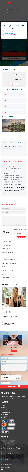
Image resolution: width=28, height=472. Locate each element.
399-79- (8, 314)
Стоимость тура (6, 241)
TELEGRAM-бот (6, 318)
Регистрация (12, 16)
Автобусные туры (4, 407)
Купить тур (14, 84)
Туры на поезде (4, 409)
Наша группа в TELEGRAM (9, 323)
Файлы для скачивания (9, 263)
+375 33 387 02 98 (6, 454)
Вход (18, 16)
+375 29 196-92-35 (13, 13)
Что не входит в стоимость (10, 259)
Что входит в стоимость (9, 256)
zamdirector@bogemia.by (11, 316)
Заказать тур (22, 136)
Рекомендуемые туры (8, 277)
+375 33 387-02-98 (7, 319)
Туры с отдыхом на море (5, 412)
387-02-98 (9, 312)
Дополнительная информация (11, 274)
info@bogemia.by (8, 464)
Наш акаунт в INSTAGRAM (10, 34)
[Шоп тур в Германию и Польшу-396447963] (13, 125)
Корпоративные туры (5, 414)
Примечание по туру (8, 252)
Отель (3, 266)
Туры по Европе (4, 418)
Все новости (14, 351)
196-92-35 (9, 311)
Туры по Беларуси (4, 416)
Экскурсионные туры (5, 411)
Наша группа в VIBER (8, 321)
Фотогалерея (6, 245)
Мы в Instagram (7, 324)
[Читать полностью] (15, 349)
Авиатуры (3, 405)
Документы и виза (7, 270)
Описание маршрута (8, 248)
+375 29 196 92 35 (6, 453)
